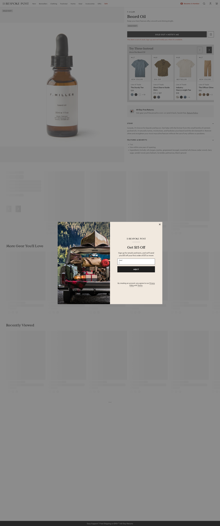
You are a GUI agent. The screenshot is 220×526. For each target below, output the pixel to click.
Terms (140, 285)
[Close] (159, 224)
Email (120, 260)
